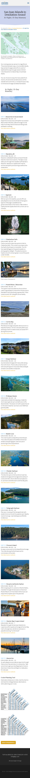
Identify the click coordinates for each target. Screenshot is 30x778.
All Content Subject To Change (15, 760)
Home (9, 28)
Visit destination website (8, 128)
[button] (28, 3)
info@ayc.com (15, 756)
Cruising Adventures (17, 28)
